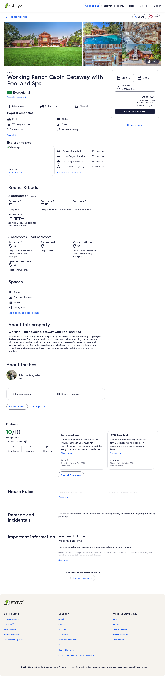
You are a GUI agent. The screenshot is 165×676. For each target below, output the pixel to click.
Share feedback (82, 577)
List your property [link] (11, 619)
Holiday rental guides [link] (13, 639)
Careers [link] (61, 624)
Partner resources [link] (11, 634)
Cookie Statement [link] (66, 650)
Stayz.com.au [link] (118, 639)
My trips (144, 5)
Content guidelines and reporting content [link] (76, 655)
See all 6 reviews (15, 97)
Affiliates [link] (62, 629)
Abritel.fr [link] (117, 624)
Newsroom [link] (63, 634)
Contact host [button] (17, 406)
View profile (39, 406)
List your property (114, 5)
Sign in (157, 5)
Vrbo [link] (115, 619)
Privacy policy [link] (64, 645)
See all (10, 135)
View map (14, 172)
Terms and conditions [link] (67, 639)
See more (63, 497)
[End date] (145, 78)
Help (131, 5)
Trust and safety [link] (10, 629)
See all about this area (67, 172)
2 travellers (128, 89)
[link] (154, 16)
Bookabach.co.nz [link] (120, 634)
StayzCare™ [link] (9, 624)
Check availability (135, 111)
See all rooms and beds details (23, 312)
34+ (154, 61)
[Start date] (124, 78)
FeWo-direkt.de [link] (120, 629)
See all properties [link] (18, 16)
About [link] (61, 619)
